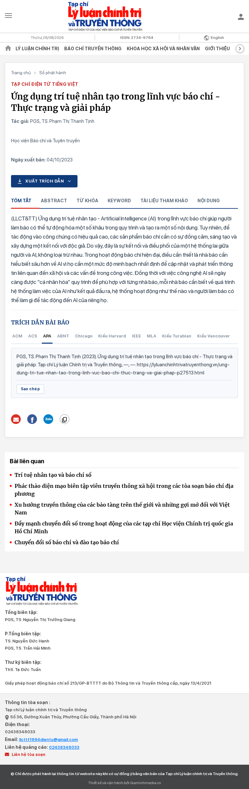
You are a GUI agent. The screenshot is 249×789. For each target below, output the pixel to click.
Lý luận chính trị (37, 48)
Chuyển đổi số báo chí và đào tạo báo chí (67, 542)
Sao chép (30, 389)
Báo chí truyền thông (93, 48)
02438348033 (20, 731)
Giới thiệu (217, 48)
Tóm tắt (21, 200)
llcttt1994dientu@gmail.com (48, 739)
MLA (151, 336)
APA (47, 336)
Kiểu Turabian (176, 336)
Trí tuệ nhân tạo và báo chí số (53, 475)
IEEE (136, 336)
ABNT (63, 336)
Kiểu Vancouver (213, 336)
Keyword (119, 200)
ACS (32, 336)
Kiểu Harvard (112, 336)
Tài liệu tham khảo (164, 200)
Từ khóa (87, 200)
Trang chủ (21, 72)
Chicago (83, 336)
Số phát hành (52, 72)
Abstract (54, 200)
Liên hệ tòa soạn (28, 754)
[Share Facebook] (32, 419)
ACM (17, 336)
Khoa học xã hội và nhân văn (163, 48)
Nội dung (208, 200)
